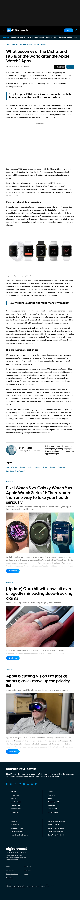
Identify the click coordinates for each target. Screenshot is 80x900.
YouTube (20, 784)
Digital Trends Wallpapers (56, 828)
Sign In (68, 30)
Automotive (15, 812)
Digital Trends (13, 33)
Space (50, 798)
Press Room (27, 870)
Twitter (15, 784)
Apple (29, 467)
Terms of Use (9, 878)
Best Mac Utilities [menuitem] (51, 37)
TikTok (24, 784)
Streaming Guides (54, 802)
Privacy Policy (28, 866)
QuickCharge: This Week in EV (15, 471)
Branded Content (53, 824)
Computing (15, 795)
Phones (13, 792)
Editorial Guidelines (17, 831)
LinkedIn (32, 784)
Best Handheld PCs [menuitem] (65, 37)
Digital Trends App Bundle (56, 835)
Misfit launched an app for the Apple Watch (52, 78)
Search (76, 30)
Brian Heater (11, 67)
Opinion (22, 467)
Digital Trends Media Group (17, 887)
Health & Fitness (11, 467)
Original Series (53, 812)
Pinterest (28, 784)
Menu (3, 30)
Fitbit (45, 467)
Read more (13, 571)
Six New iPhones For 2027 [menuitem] (35, 37)
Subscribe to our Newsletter (57, 821)
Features (37, 467)
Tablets (50, 792)
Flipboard (36, 784)
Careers (8, 866)
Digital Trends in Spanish (56, 831)
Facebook (7, 784)
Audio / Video (16, 802)
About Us (14, 821)
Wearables (51, 795)
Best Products (52, 805)
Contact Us (15, 824)
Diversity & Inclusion (12, 874)
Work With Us (10, 870)
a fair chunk (27, 72)
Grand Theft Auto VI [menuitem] (18, 37)
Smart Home (15, 805)
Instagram (11, 784)
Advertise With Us (17, 828)
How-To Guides (53, 809)
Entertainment (16, 809)
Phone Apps (62, 467)
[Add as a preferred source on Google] (59, 67)
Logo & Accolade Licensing (19, 835)
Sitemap (26, 874)
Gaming (14, 798)
